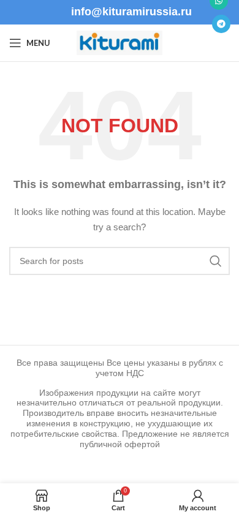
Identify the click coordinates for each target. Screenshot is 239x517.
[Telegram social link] (221, 24)
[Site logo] (119, 42)
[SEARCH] (216, 261)
